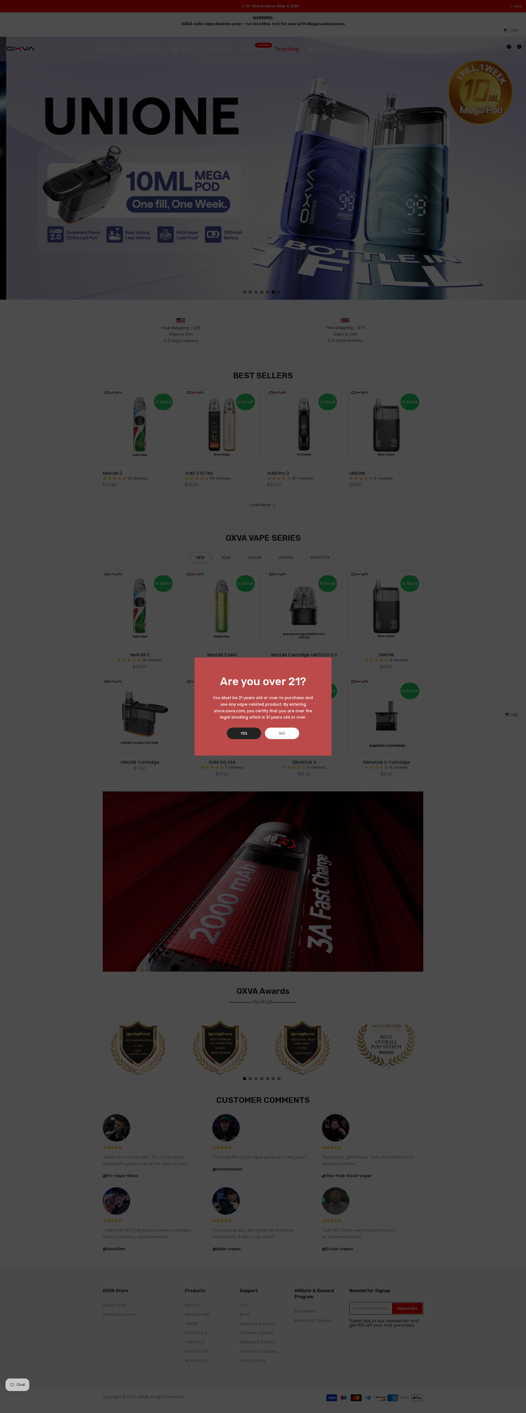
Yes (244, 733)
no (282, 733)
